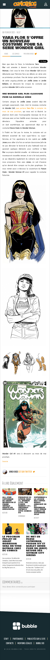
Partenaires (18, 639)
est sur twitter (25, 472)
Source (5, 461)
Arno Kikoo (13, 472)
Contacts (9, 643)
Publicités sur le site (36, 639)
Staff (6, 639)
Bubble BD (40, 643)
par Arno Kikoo (29, 54)
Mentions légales (25, 643)
